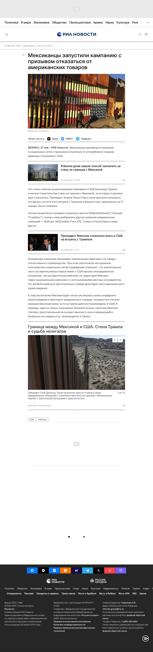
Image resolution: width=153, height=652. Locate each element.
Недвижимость (110, 588)
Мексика (42, 419)
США (32, 419)
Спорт (76, 588)
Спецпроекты (14, 593)
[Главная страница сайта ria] (76, 34)
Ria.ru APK (124, 593)
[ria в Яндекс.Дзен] (43, 570)
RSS (135, 593)
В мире (48, 588)
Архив (143, 593)
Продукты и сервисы (47, 593)
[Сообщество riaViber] (120, 570)
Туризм (136, 588)
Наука (85, 588)
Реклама (28, 593)
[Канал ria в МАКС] (32, 570)
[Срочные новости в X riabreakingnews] (109, 570)
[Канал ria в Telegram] (87, 570)
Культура (95, 588)
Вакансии (9, 609)
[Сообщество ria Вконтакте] (54, 570)
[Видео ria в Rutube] (76, 570)
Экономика (36, 588)
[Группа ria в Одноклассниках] (65, 570)
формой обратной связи (114, 631)
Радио (146, 588)
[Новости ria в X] (98, 570)
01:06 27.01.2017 (12, 46)
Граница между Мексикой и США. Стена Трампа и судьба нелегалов (75, 329)
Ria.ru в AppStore (87, 593)
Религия (125, 588)
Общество (22, 588)
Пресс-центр (68, 593)
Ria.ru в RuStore (107, 593)
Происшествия (62, 588)
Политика (9, 588)
